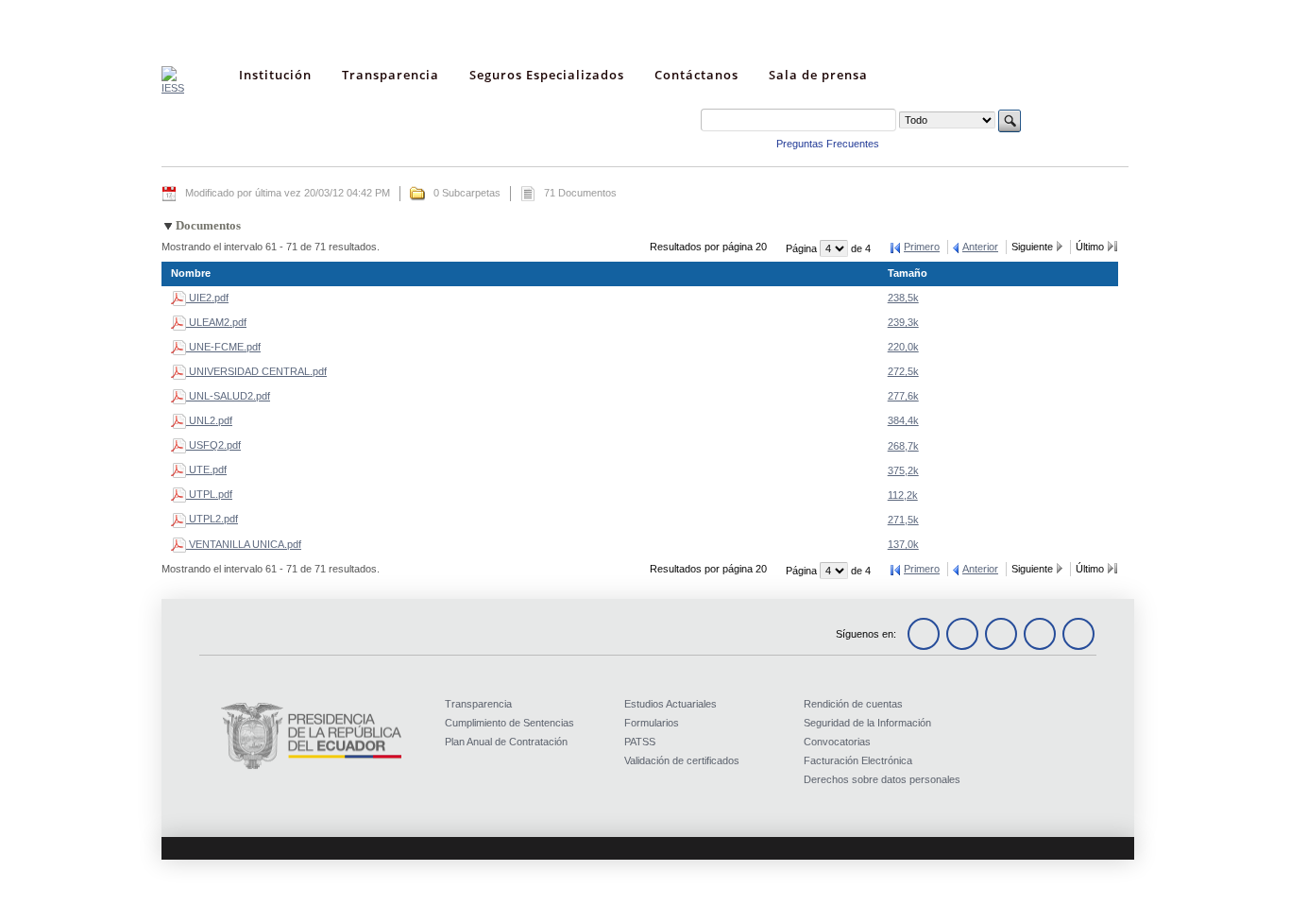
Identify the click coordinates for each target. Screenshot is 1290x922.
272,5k (903, 371)
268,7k (903, 446)
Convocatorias (837, 741)
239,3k (903, 322)
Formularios (651, 722)
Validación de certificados (681, 760)
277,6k (903, 395)
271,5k (903, 519)
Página (803, 248)
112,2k (903, 495)
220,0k (903, 346)
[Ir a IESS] (172, 88)
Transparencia (478, 703)
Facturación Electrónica (858, 760)
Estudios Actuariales (670, 703)
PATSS (639, 741)
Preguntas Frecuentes (827, 143)
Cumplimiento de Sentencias (509, 722)
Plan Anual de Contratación (506, 741)
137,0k (903, 544)
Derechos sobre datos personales (882, 779)
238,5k (903, 297)
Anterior (980, 246)
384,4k (903, 420)
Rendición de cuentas (853, 703)
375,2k (903, 470)
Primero (922, 246)
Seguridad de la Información (867, 722)
